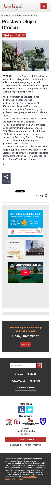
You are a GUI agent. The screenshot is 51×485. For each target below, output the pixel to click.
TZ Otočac (25, 434)
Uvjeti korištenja (25, 388)
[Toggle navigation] (43, 6)
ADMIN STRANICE (25, 439)
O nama (19, 374)
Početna (4, 15)
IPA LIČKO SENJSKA (25, 431)
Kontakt (31, 374)
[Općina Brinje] (43, 421)
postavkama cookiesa (14, 479)
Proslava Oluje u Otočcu (29, 15)
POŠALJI (25, 344)
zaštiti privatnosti (30, 477)
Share (6, 181)
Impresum (34, 381)
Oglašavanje (18, 381)
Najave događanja (14, 15)
